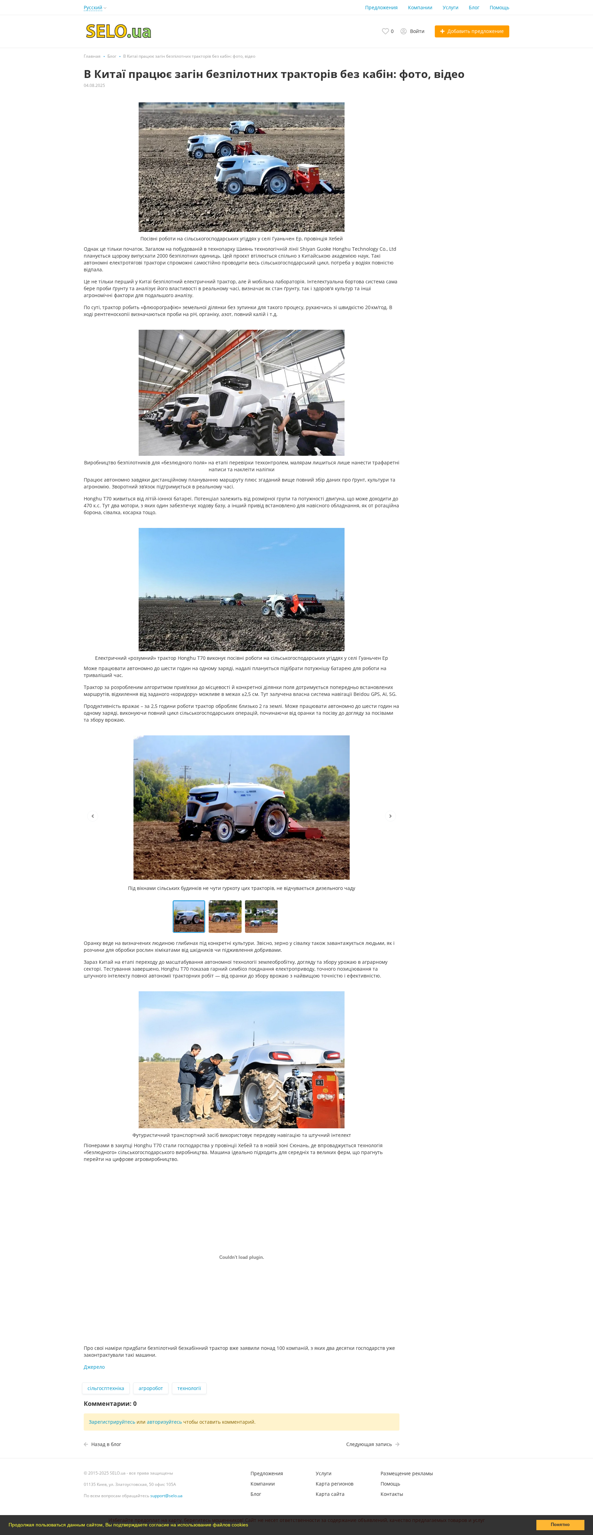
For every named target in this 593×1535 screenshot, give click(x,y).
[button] (250, 1526)
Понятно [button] (560, 1524)
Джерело (94, 1367)
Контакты (392, 1494)
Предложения (381, 7)
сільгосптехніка (106, 1388)
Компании (420, 7)
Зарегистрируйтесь (112, 1422)
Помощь (499, 7)
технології (189, 1388)
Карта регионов (334, 1483)
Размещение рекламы (407, 1473)
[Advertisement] (461, 167)
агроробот (151, 1388)
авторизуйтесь (164, 1422)
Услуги (450, 7)
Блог (474, 7)
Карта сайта (330, 1494)
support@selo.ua (166, 1496)
